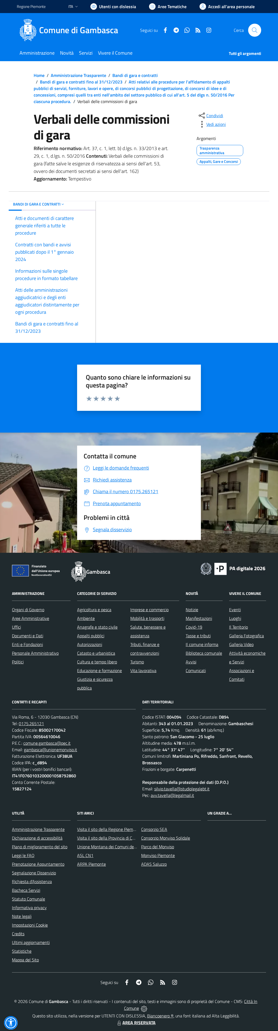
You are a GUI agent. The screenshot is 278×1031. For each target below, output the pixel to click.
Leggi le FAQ (23, 855)
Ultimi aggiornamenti (31, 942)
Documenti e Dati (27, 635)
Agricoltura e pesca (94, 609)
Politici (18, 662)
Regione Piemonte (31, 6)
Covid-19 (194, 627)
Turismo (137, 662)
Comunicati (196, 670)
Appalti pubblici (90, 635)
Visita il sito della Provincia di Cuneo (109, 838)
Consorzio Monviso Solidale (165, 838)
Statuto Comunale (28, 899)
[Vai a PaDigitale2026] (233, 568)
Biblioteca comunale (204, 653)
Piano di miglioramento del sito (39, 846)
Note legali (21, 916)
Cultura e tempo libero (97, 662)
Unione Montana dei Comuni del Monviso (114, 846)
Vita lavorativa (143, 670)
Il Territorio (238, 627)
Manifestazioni (199, 618)
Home (39, 75)
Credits (18, 933)
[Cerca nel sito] (254, 30)
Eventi (235, 609)
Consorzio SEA (154, 829)
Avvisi (191, 662)
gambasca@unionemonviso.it (50, 749)
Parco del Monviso (157, 846)
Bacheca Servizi (26, 890)
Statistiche (21, 951)
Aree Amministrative (30, 618)
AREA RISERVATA (139, 1022)
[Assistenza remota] (144, 1008)
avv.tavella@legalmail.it (172, 795)
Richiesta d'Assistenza (32, 881)
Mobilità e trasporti (147, 618)
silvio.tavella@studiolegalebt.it (182, 788)
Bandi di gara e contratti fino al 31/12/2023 (81, 82)
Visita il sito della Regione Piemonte (109, 829)
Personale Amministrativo (35, 653)
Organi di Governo (28, 609)
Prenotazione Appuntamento (38, 864)
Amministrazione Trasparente (78, 75)
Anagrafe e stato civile (97, 627)
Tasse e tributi (198, 635)
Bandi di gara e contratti (135, 75)
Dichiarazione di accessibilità (37, 838)
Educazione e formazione (99, 670)
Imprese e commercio (149, 609)
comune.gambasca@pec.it (47, 743)
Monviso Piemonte (158, 855)
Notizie (192, 609)
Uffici (16, 627)
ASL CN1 (85, 855)
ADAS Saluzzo (154, 864)
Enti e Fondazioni (27, 644)
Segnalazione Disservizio (34, 872)
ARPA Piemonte (91, 864)
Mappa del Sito (25, 960)
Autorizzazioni (89, 644)
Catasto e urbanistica (96, 653)
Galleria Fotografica (246, 635)
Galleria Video (241, 644)
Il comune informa (202, 644)
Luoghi (235, 618)
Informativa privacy (29, 907)
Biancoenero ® (160, 1016)
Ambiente (86, 618)
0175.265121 (31, 723)
